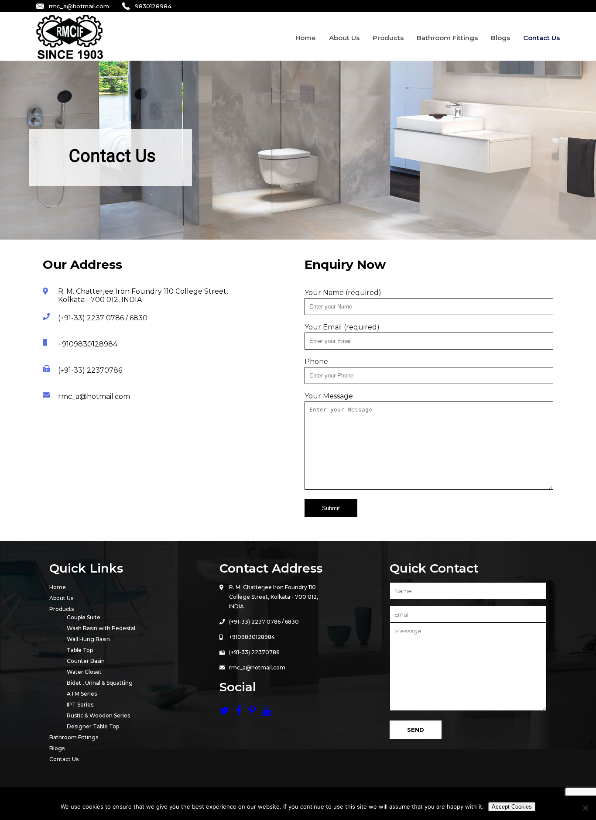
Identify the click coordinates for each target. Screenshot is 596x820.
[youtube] (266, 712)
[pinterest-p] (255, 712)
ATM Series (82, 693)
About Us (344, 38)
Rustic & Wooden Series (98, 715)
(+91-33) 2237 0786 (255, 621)
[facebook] (242, 712)
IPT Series (80, 704)
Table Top (80, 650)
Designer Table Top (93, 726)
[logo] (69, 56)
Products (388, 38)
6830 (292, 621)
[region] (298, 150)
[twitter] (227, 712)
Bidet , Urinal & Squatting (100, 682)
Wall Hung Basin (88, 639)
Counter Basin (86, 661)
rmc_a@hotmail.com (79, 6)
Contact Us (541, 38)
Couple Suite (83, 617)
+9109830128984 (252, 637)
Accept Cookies (512, 806)
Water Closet (84, 672)
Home (305, 38)
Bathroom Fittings (447, 38)
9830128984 (153, 6)
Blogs (500, 38)
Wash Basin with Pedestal (101, 628)
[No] (585, 807)
